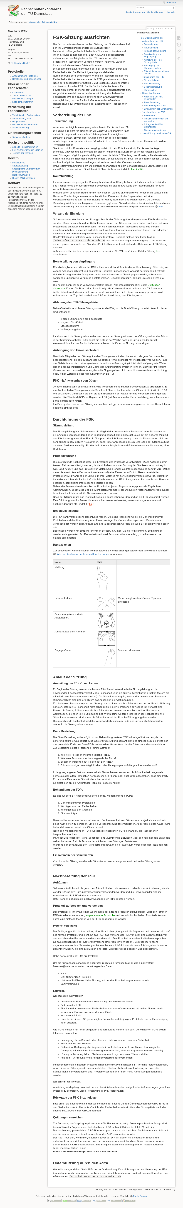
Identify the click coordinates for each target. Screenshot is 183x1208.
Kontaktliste (18, 92)
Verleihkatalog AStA (21, 118)
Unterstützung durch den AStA (156, 133)
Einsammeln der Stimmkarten (158, 109)
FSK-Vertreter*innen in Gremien (27, 150)
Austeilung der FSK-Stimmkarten (154, 97)
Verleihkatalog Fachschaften (26, 115)
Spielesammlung (20, 127)
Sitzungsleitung (151, 80)
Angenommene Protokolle (25, 76)
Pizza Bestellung (152, 102)
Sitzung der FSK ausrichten (26, 169)
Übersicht (170, 12)
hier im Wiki (137, 169)
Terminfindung (151, 44)
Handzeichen (150, 90)
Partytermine (18, 121)
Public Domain (140, 1196)
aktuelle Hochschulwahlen (25, 147)
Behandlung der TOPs (155, 105)
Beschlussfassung (153, 87)
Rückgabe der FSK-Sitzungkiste (153, 125)
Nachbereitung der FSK (153, 112)
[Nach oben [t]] (179, 58)
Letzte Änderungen (135, 12)
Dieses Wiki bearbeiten (23, 178)
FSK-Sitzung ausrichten (151, 38)
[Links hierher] (179, 51)
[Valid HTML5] (99, 1200)
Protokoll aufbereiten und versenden (156, 119)
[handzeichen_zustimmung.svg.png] (106, 620)
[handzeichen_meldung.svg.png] (102, 580)
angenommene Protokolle (100, 915)
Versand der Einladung (155, 51)
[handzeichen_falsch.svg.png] (106, 603)
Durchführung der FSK (153, 77)
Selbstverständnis (21, 137)
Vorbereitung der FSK (152, 41)
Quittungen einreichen (155, 130)
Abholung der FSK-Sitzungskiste (153, 61)
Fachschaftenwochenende (25, 124)
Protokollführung (20, 172)
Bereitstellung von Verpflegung (153, 55)
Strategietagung (20, 165)
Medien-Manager (155, 12)
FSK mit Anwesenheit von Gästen (156, 72)
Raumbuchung (151, 47)
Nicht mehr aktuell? (20, 63)
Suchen (173, 7)
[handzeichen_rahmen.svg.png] (106, 638)
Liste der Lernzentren (22, 102)
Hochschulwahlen (21, 175)
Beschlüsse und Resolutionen (26, 79)
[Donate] (69, 1200)
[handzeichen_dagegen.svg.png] (110, 657)
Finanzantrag (18, 162)
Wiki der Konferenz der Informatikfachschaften (83, 554)
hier (161, 206)
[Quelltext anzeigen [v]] (179, 38)
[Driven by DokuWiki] (129, 1200)
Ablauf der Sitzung (151, 93)
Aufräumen (149, 115)
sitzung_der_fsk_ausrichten (43, 22)
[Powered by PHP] (84, 1200)
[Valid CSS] (114, 1200)
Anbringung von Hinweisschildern (152, 66)
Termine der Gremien (22, 153)
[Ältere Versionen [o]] (179, 44)
